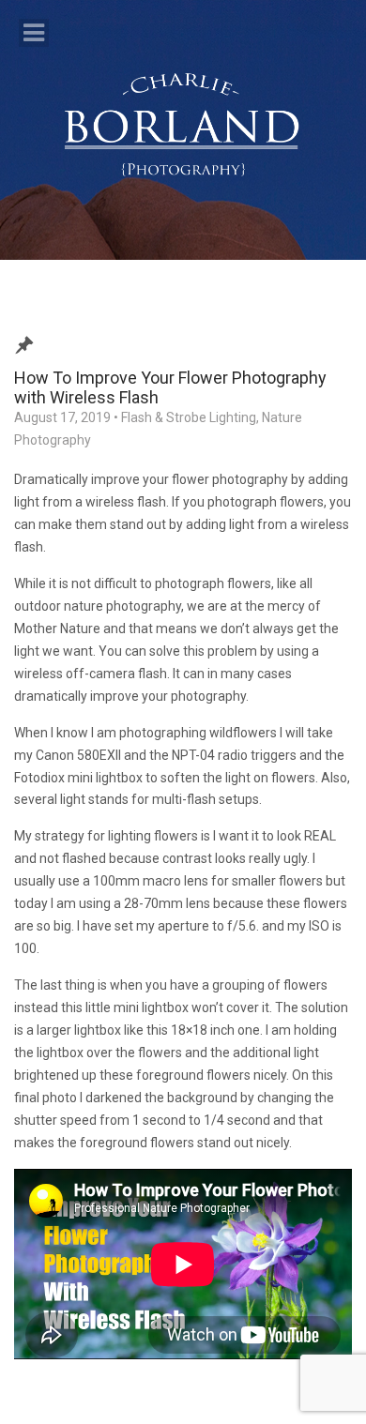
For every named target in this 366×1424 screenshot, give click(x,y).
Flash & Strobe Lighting (188, 417)
